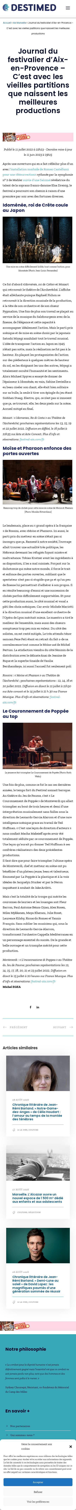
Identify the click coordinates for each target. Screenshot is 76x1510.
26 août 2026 (20, 1272)
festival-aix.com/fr (32, 439)
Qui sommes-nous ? (22, 1435)
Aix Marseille (19, 22)
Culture (34, 1130)
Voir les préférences (38, 1501)
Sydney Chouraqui (15, 1387)
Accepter (38, 1482)
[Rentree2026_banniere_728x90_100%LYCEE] (38, 137)
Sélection (34, 1212)
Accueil (7, 22)
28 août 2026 (20, 1100)
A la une (22, 1130)
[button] (70, 1446)
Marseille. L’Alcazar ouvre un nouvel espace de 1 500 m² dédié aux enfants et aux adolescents (37, 1198)
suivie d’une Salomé (37, 180)
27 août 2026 (20, 1189)
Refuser (38, 1492)
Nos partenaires (20, 1426)
